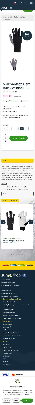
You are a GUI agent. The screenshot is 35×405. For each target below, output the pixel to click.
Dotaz (4, 194)
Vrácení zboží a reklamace (10, 333)
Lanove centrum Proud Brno (11, 350)
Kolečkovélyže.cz (8, 353)
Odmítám (16, 400)
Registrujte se (7, 115)
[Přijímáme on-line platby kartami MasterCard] (18, 374)
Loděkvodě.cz (7, 356)
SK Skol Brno (6, 359)
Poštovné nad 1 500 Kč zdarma (12, 318)
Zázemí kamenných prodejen (11, 315)
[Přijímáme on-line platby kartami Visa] (6, 374)
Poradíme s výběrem (9, 312)
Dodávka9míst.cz (8, 347)
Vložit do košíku (19, 138)
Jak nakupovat (7, 324)
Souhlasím (27, 400)
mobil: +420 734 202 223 (8, 293)
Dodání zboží (6, 327)
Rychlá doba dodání (8, 310)
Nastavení (7, 400)
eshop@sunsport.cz (7, 290)
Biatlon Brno (6, 362)
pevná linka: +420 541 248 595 (9, 296)
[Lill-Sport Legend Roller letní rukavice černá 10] (17, 220)
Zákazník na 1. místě (9, 302)
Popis (4, 160)
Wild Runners (7, 365)
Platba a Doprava (8, 330)
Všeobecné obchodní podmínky (12, 336)
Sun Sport (6, 344)
